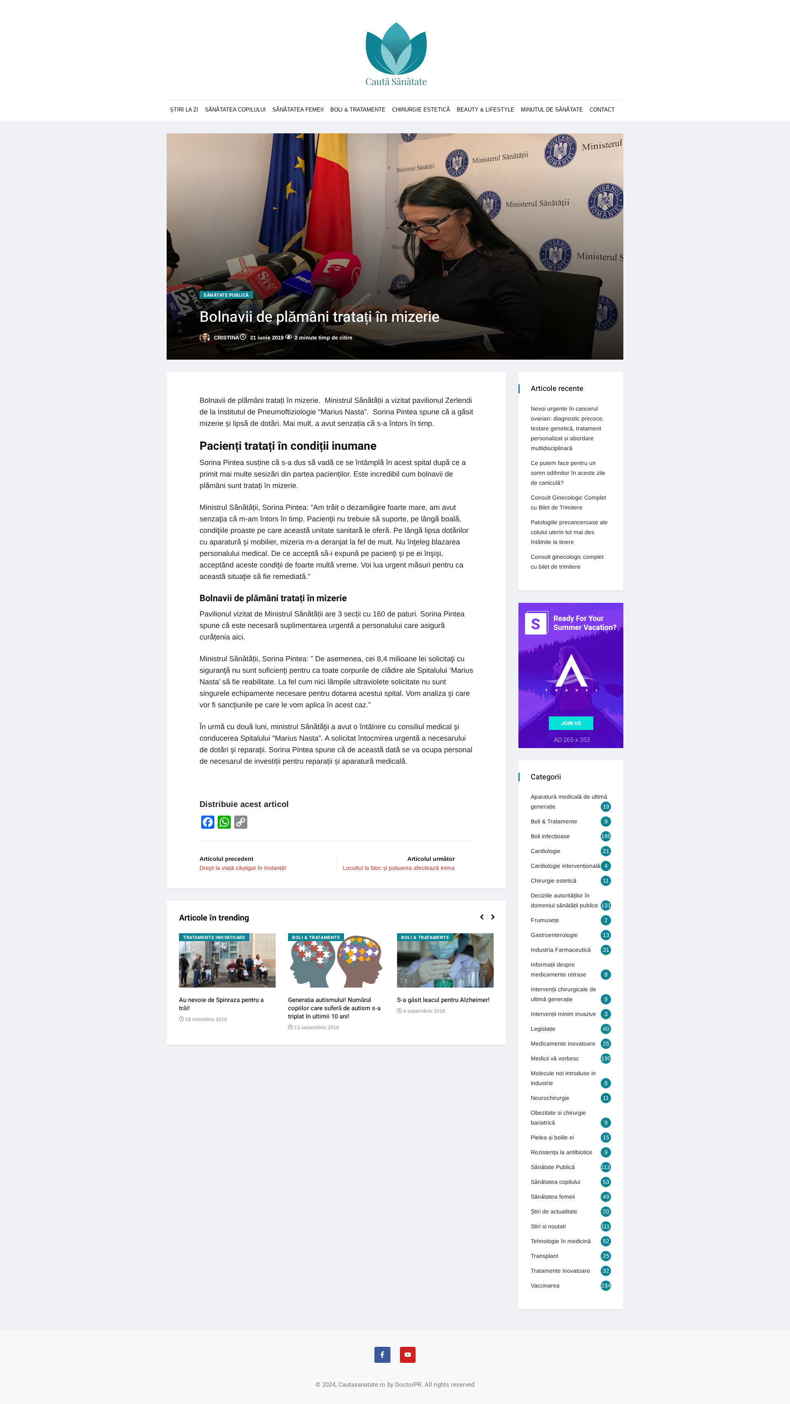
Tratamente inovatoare (214, 937)
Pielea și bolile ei (552, 1137)
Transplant (544, 1256)
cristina (225, 338)
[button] (485, 921)
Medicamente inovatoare (563, 1043)
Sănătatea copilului (235, 110)
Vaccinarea (545, 1285)
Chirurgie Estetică (421, 110)
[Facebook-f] (382, 1354)
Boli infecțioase (550, 836)
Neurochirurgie (550, 1098)
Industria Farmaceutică (561, 949)
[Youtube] (408, 1354)
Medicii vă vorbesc (555, 1058)
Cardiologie (545, 851)
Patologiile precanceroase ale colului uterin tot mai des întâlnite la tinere (569, 532)
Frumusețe (545, 920)
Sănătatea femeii (298, 110)
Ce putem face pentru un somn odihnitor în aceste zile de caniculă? (568, 473)
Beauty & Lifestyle (485, 110)
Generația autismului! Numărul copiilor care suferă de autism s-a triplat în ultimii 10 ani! (334, 1008)
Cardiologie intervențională (565, 865)
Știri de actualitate (554, 1211)
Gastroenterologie (554, 935)
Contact (602, 110)
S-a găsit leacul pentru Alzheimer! (443, 999)
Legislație (543, 1028)
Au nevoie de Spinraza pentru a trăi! (221, 1004)
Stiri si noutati (548, 1226)
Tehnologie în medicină (561, 1241)
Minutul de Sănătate (552, 110)
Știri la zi (184, 110)
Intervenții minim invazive (563, 1014)
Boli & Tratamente (358, 110)
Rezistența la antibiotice (561, 1152)
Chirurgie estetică (553, 880)
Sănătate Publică (226, 295)
